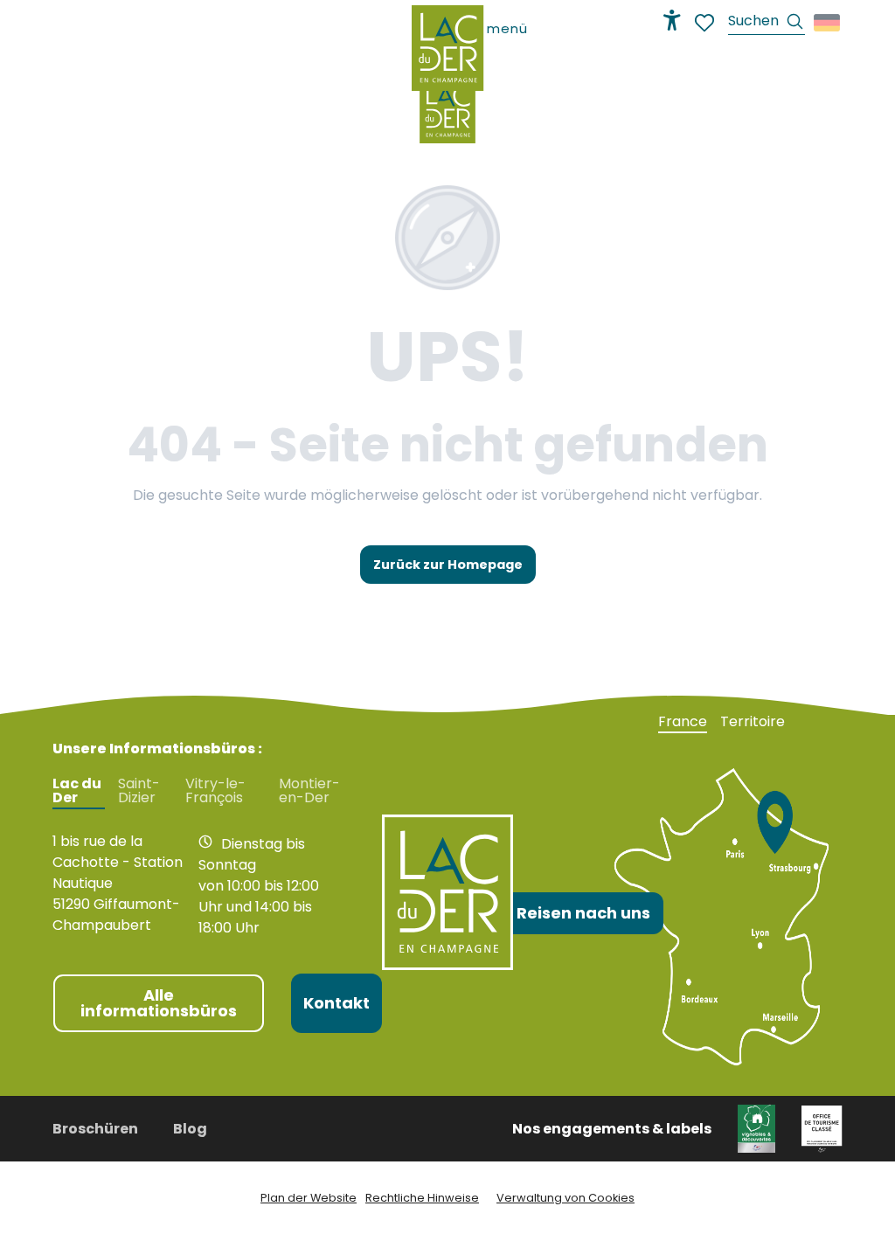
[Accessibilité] (672, 20)
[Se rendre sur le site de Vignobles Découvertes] (756, 1128)
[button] (766, 23)
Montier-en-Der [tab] (309, 791)
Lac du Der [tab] (76, 791)
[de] (828, 22)
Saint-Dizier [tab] (139, 791)
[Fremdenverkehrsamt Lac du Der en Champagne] (447, 110)
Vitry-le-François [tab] (215, 791)
